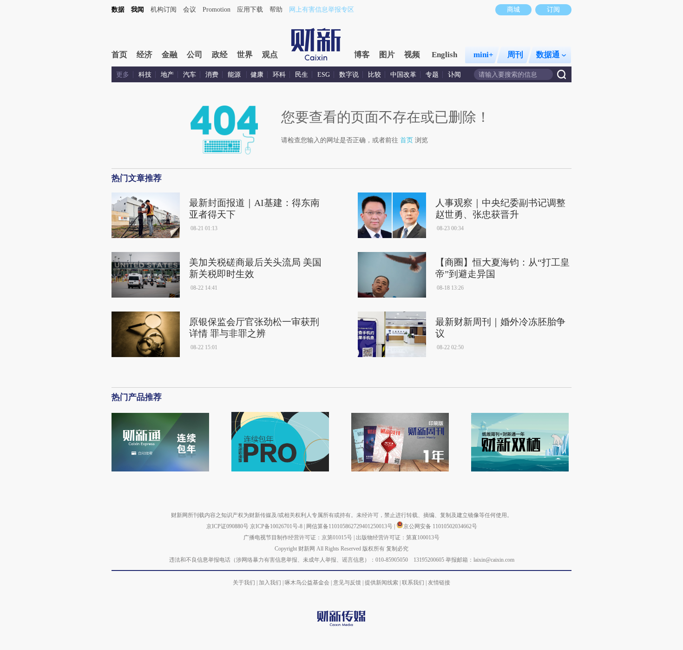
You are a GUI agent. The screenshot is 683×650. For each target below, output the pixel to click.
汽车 (189, 74)
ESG (323, 74)
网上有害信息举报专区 (321, 9)
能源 (235, 74)
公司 (195, 54)
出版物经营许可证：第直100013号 (398, 537)
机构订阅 (164, 9)
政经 (220, 54)
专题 (432, 74)
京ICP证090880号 (227, 526)
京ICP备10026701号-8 (277, 526)
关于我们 (244, 582)
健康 (256, 74)
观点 (270, 54)
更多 (122, 74)
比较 (374, 74)
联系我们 (413, 582)
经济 (144, 54)
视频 (412, 54)
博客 (362, 54)
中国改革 (403, 74)
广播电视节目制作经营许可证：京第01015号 (297, 537)
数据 (118, 9)
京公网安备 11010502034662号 (440, 526)
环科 (279, 74)
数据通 (548, 54)
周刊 (515, 54)
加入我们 (270, 582)
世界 (245, 54)
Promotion (216, 9)
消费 (211, 74)
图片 (387, 54)
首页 (119, 54)
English (444, 54)
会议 (189, 9)
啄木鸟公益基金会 (308, 582)
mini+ (483, 54)
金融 (169, 54)
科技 (144, 74)
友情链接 (439, 582)
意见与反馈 (347, 582)
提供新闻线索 (381, 582)
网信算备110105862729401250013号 (350, 526)
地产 (167, 74)
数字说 (349, 74)
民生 (301, 74)
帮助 (275, 9)
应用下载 (250, 9)
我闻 (137, 9)
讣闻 (454, 74)
